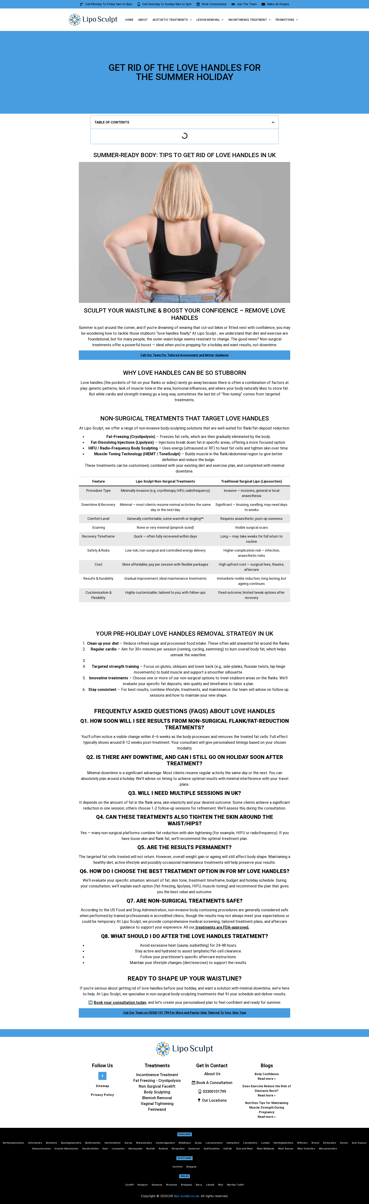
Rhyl (220, 1184)
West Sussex (285, 1148)
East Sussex (359, 1142)
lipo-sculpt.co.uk (186, 1196)
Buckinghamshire (71, 1142)
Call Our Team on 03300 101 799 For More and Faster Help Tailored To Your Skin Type (184, 1013)
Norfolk (150, 1148)
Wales (184, 1176)
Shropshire (178, 1148)
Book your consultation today (120, 1002)
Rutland (163, 1148)
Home (129, 19)
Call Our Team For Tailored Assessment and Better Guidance (184, 355)
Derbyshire (329, 1142)
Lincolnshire (250, 1142)
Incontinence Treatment (247, 19)
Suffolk (227, 1148)
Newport (143, 1184)
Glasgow (191, 1166)
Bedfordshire (93, 1142)
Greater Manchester (66, 1148)
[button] (273, 122)
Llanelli (210, 1184)
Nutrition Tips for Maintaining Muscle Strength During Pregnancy (266, 1107)
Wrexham (171, 1184)
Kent (105, 1148)
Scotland (184, 1158)
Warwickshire (144, 1142)
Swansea (157, 1184)
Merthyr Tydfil (235, 1184)
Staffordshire (212, 1148)
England (185, 1134)
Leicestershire (214, 1142)
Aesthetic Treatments (170, 19)
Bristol (315, 1142)
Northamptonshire (13, 1142)
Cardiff (129, 1184)
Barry (199, 1184)
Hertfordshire (113, 1142)
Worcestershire (328, 1148)
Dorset (344, 1142)
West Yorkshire (306, 1148)
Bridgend (186, 1184)
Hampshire (233, 1142)
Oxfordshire (35, 1142)
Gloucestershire (41, 1148)
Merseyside (135, 1148)
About (143, 19)
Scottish (177, 1166)
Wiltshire (302, 1142)
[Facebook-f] (102, 1076)
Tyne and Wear (244, 1148)
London (265, 1142)
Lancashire (118, 1148)
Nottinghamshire (283, 1142)
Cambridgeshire (165, 1142)
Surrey (128, 1142)
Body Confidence (267, 1074)
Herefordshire (90, 1148)
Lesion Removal (208, 19)
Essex (198, 1142)
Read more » (267, 1079)
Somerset (194, 1148)
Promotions (285, 19)
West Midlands (265, 1148)
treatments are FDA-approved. (221, 927)
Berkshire (51, 1142)
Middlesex (185, 1142)
